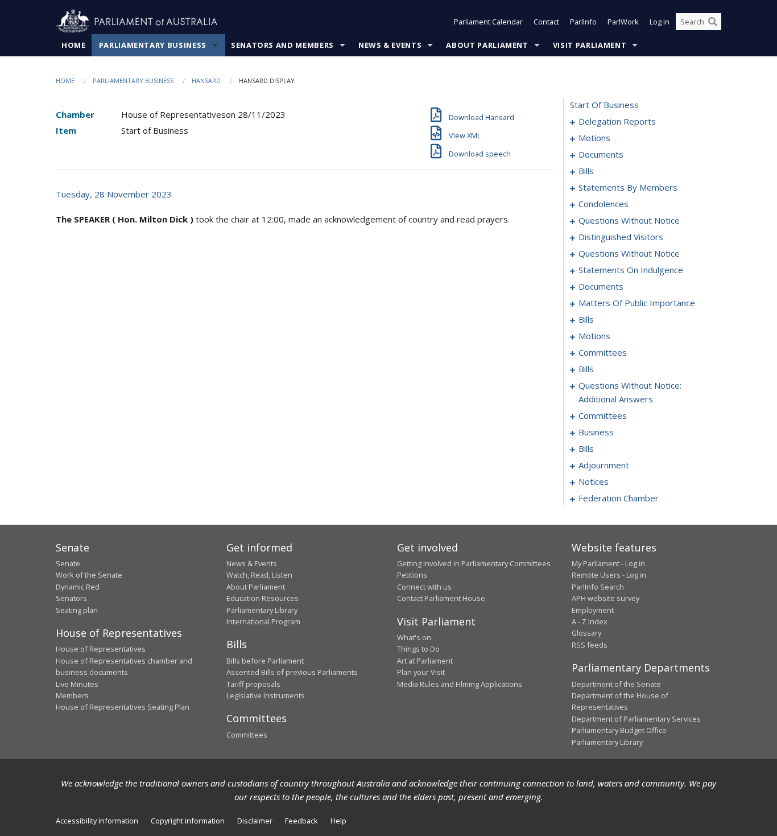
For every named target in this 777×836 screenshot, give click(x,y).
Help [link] (338, 821)
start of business (604, 104)
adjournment (603, 465)
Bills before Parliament (265, 661)
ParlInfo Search (598, 587)
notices (593, 481)
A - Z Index (589, 621)
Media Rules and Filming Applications (459, 684)
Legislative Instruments (265, 695)
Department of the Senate (616, 684)
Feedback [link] (301, 821)
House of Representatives (101, 649)
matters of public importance (636, 302)
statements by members (627, 187)
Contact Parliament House (441, 598)
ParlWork (623, 22)
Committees (246, 735)
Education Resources (262, 598)
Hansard (206, 80)
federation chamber (618, 498)
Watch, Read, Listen (259, 575)
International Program (263, 621)
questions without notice (629, 220)
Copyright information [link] (188, 821)
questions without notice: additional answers (629, 392)
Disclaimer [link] (254, 821)
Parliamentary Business (152, 45)
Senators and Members (282, 45)
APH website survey (605, 598)
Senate (68, 563)
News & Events (389, 45)
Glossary (586, 633)
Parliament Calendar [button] (488, 22)
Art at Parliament (425, 661)
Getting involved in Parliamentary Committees (474, 563)
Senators (71, 598)
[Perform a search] (712, 21)
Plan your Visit (421, 672)
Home (73, 45)
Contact (546, 22)
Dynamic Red (78, 587)
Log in (659, 22)
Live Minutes (77, 684)
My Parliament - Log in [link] (608, 563)
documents (600, 154)
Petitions (412, 575)
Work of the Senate (89, 575)
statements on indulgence (630, 269)
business (596, 432)
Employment (593, 610)
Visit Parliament (589, 45)
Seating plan (77, 610)
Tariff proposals (253, 684)
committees (602, 352)
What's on (414, 637)
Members (72, 695)
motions (594, 137)
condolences (603, 203)
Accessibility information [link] (97, 821)
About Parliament (487, 45)
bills (586, 170)
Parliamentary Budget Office (619, 730)
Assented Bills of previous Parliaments (292, 672)
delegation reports (617, 121)
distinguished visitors (620, 236)
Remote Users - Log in (609, 575)
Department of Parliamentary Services (636, 719)
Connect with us (424, 587)
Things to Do (418, 649)
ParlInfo (583, 22)
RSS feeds (589, 645)
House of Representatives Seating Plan (122, 707)
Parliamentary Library (261, 610)
